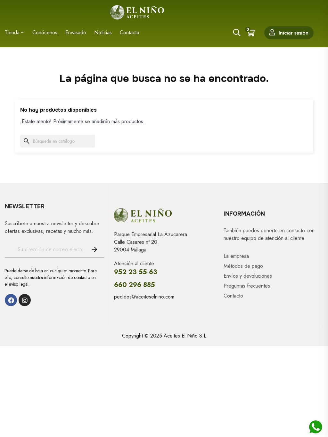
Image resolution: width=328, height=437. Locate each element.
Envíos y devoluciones (248, 276)
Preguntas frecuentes (247, 286)
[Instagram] (25, 300)
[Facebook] (11, 300)
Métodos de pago (243, 266)
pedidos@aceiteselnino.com (144, 296)
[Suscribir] (93, 249)
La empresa (236, 256)
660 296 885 (134, 285)
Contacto (233, 296)
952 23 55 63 (135, 272)
